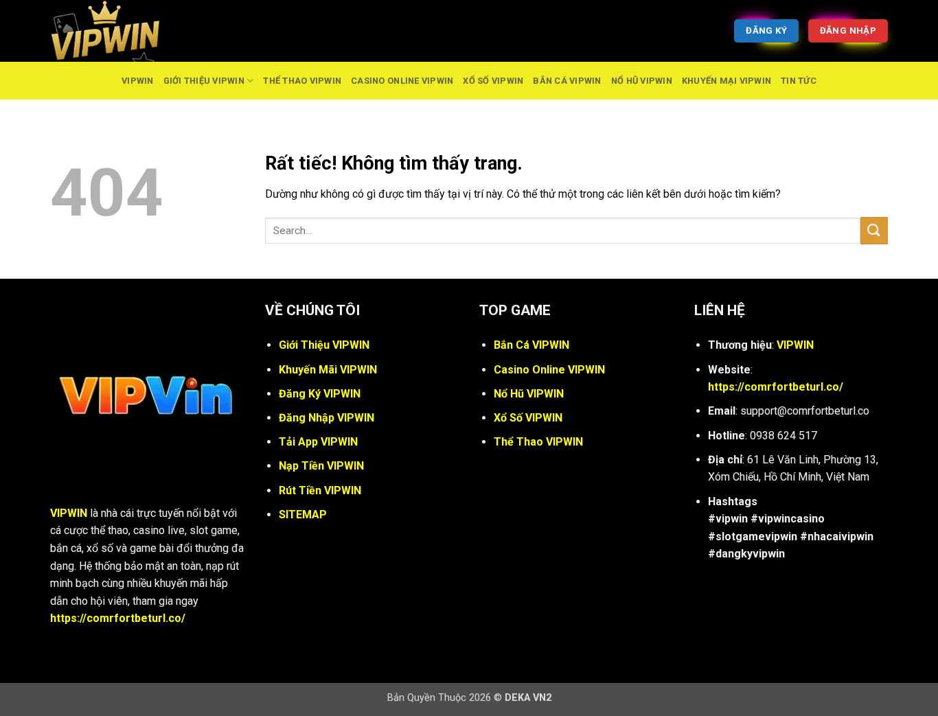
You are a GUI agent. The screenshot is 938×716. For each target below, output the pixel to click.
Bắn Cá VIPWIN (567, 81)
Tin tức (798, 81)
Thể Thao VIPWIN (302, 81)
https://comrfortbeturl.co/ (117, 618)
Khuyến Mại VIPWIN (726, 81)
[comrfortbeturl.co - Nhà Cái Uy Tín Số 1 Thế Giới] (118, 31)
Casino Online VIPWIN (402, 81)
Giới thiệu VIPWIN (203, 81)
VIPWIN (138, 81)
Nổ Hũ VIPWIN (641, 81)
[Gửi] (874, 230)
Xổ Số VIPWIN (493, 81)
